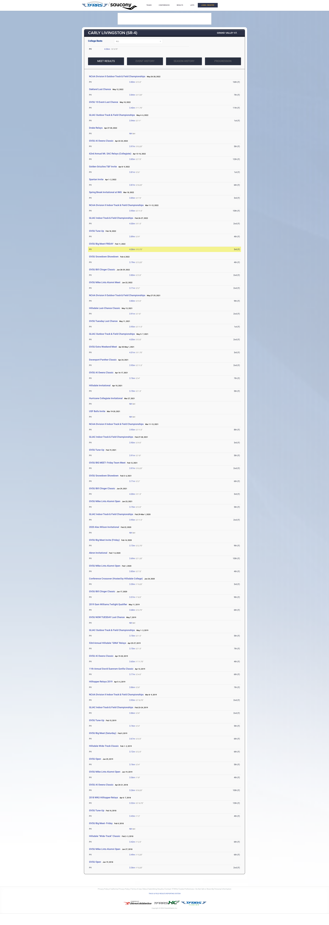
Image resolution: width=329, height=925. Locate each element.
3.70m (132, 391)
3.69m (132, 558)
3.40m (132, 108)
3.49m (132, 854)
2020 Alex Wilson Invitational (104, 527)
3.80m (132, 82)
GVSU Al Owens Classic (101, 140)
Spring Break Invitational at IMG (105, 192)
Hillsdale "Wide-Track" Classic (104, 836)
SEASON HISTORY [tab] (184, 61)
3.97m (132, 146)
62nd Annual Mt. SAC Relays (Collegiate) (110, 153)
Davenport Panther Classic (103, 359)
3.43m (132, 816)
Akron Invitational (98, 552)
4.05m (132, 339)
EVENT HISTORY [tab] (145, 61)
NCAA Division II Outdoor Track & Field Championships (117, 76)
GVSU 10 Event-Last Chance (103, 102)
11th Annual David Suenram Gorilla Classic (111, 668)
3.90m (132, 442)
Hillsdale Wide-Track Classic (104, 746)
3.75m (132, 507)
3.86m (132, 687)
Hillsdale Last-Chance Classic (104, 308)
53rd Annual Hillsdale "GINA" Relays (107, 643)
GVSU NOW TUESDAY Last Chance (107, 617)
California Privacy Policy (120, 889)
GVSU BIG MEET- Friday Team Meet (107, 462)
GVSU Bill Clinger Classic (102, 269)
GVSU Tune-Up (96, 449)
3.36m (132, 867)
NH (130, 133)
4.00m (132, 223)
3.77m (132, 674)
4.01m (132, 352)
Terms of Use (136, 889)
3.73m (132, 545)
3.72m (132, 751)
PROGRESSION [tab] (222, 61)
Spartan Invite (96, 179)
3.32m (132, 803)
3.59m (132, 584)
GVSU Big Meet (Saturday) (102, 733)
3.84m (132, 95)
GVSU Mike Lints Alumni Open (104, 501)
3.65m (132, 661)
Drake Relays (96, 127)
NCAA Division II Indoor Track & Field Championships (116, 205)
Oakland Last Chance (100, 89)
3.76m (132, 378)
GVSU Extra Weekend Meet (103, 346)
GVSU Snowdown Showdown (103, 256)
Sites (145, 889)
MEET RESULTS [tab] (106, 61)
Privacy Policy (103, 889)
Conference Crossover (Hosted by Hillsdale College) (116, 578)
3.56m (132, 777)
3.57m (132, 597)
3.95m (132, 211)
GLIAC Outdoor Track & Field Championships (112, 115)
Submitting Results (155, 889)
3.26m (132, 790)
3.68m (132, 610)
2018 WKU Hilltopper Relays (103, 797)
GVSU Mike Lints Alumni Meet (104, 282)
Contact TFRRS (171, 889)
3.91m (132, 314)
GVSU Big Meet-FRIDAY (101, 243)
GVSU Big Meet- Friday (101, 823)
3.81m (132, 172)
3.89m (132, 236)
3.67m (132, 739)
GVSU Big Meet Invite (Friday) (104, 540)
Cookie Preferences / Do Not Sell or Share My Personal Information (205, 889)
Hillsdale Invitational (100, 385)
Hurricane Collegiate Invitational (106, 398)
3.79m (132, 262)
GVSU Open (95, 759)
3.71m (132, 288)
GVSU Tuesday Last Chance (103, 321)
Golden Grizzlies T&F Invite (103, 166)
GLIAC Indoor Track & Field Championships (111, 218)
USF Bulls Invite (97, 411)
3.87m (132, 185)
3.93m (132, 700)
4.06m (107, 49)
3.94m (132, 120)
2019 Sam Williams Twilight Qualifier (108, 604)
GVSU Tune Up (96, 231)
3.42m (132, 842)
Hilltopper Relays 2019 (100, 681)
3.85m (132, 159)
